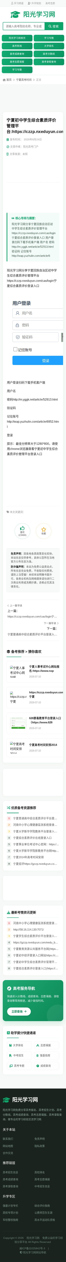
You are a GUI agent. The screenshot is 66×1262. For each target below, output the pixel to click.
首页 (9, 79)
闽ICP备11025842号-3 (32, 1248)
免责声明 (39, 1138)
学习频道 (18, 3)
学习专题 (49, 38)
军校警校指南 (10, 1219)
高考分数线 (49, 54)
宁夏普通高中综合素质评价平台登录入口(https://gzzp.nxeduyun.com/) (33, 634)
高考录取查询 (49, 62)
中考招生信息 (42, 1186)
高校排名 (39, 1172)
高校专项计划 (10, 1212)
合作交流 (8, 1153)
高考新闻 (17, 46)
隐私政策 (39, 1146)
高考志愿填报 (17, 62)
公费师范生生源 (43, 1212)
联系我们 (8, 1138)
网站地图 (8, 1146)
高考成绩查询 (17, 54)
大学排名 (49, 46)
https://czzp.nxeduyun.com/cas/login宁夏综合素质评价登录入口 (33, 616)
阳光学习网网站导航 (34, 1252)
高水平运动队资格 (44, 1219)
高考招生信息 (10, 1172)
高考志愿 (50, 3)
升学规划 (36, 3)
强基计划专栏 (10, 1205)
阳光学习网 (39, 14)
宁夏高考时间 (24, 79)
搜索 (55, 26)
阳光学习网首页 (17, 38)
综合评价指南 (42, 1205)
